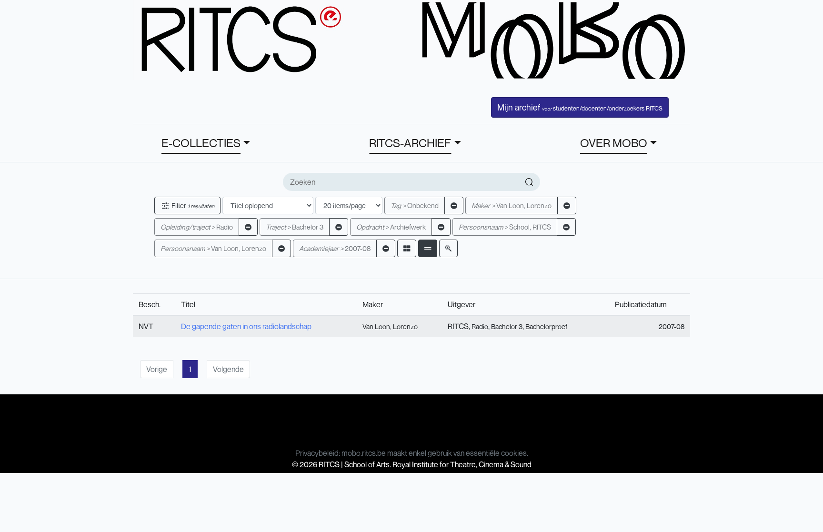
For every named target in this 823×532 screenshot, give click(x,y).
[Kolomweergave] (406, 248)
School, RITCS (505, 227)
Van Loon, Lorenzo (512, 205)
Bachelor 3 (294, 227)
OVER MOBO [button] (613, 143)
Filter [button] (192, 205)
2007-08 (335, 248)
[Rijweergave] (427, 248)
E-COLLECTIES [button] (201, 143)
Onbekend (415, 205)
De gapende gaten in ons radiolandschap (246, 326)
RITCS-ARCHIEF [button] (410, 143)
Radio (197, 227)
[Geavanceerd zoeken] (448, 248)
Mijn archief (579, 107)
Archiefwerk (391, 227)
